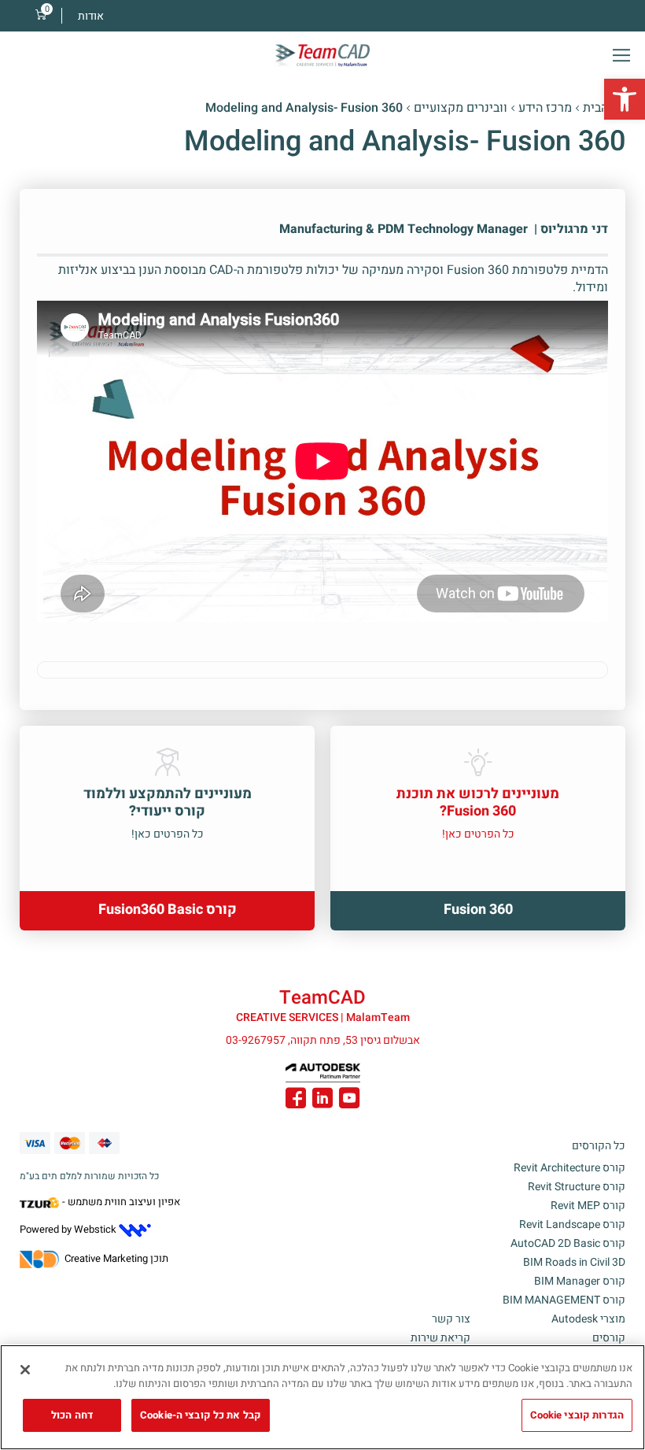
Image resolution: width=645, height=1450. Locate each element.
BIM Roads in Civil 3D (574, 1262)
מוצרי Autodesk (588, 1319)
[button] (624, 99)
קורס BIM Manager (579, 1281)
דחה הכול (72, 1414)
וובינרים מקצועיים (460, 107)
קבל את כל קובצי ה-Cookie (200, 1414)
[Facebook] (296, 1100)
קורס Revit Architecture (569, 1168)
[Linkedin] (322, 1100)
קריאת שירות (440, 1338)
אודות (91, 16)
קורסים (608, 1338)
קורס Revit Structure (576, 1186)
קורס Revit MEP (588, 1205)
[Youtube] (349, 1100)
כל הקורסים (598, 1145)
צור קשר (451, 1319)
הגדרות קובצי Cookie (577, 1414)
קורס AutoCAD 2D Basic (567, 1243)
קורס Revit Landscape (572, 1224)
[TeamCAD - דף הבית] (322, 55)
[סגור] (25, 1369)
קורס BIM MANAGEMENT (564, 1300)
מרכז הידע (545, 107)
